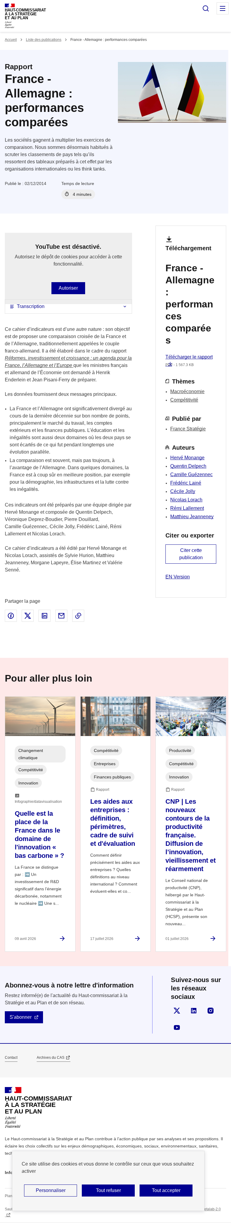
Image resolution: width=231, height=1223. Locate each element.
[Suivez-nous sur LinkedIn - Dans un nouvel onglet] (194, 1011)
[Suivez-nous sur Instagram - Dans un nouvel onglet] (211, 1011)
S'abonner (21, 1017)
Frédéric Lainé (185, 482)
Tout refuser (108, 1190)
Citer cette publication (191, 554)
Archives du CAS (50, 1057)
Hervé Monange (187, 457)
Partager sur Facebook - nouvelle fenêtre (11, 616)
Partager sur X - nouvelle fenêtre (28, 616)
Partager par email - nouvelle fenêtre (61, 616)
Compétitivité (184, 399)
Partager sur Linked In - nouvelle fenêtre (44, 616)
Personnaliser (51, 1190)
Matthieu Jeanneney (192, 516)
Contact (11, 1057)
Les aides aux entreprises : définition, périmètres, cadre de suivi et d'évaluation (112, 822)
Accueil (11, 40)
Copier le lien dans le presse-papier (78, 616)
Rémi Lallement (187, 508)
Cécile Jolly (182, 491)
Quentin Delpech (188, 466)
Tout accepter (166, 1190)
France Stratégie (188, 428)
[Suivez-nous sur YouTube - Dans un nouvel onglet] (177, 1027)
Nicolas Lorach (186, 499)
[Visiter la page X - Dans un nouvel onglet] (177, 1011)
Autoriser (68, 288)
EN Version (177, 576)
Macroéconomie (187, 391)
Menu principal (223, 8)
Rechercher (206, 8)
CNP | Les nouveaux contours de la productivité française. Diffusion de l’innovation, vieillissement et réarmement (190, 835)
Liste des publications (43, 40)
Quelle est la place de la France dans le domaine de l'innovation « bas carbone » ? (39, 834)
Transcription (31, 306)
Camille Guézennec (191, 474)
